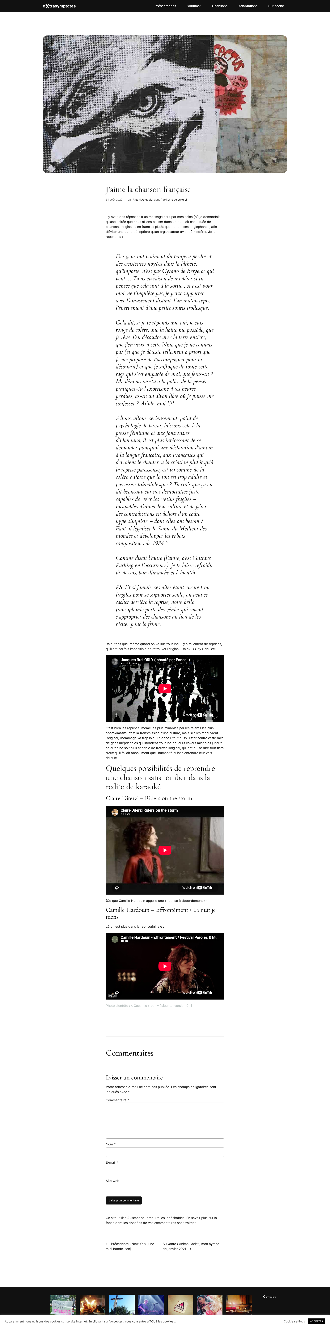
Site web (112, 1181)
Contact (269, 1297)
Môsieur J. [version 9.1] (174, 1006)
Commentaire (117, 1100)
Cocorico (140, 1006)
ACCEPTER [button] (316, 1321)
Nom (111, 1144)
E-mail (112, 1162)
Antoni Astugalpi (143, 199)
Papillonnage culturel (174, 199)
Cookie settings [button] (294, 1321)
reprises (182, 227)
